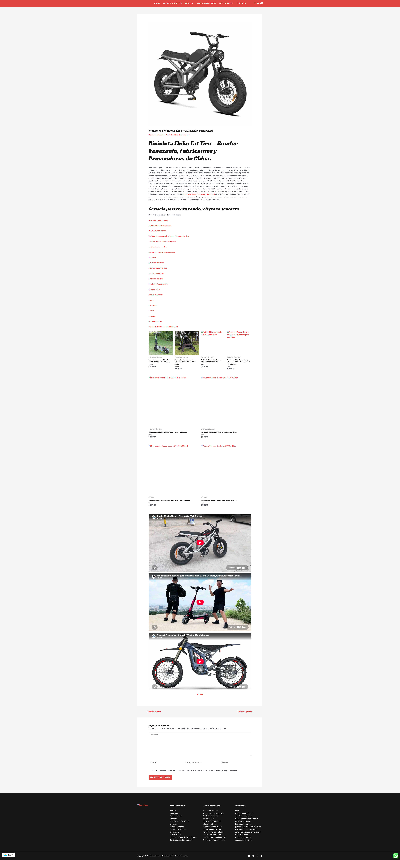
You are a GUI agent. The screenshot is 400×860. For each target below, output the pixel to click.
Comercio (174, 813)
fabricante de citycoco (243, 824)
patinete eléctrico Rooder (179, 821)
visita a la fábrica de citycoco (160, 226)
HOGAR (200, 694)
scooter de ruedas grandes (213, 835)
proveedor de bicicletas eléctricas (248, 827)
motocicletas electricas (158, 268)
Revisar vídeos (208, 819)
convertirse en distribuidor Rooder (162, 252)
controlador (153, 305)
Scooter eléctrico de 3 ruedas (214, 840)
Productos (170, 135)
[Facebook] (249, 856)
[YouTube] (261, 856)
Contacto (241, 4)
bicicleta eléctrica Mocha (158, 284)
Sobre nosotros (226, 4)
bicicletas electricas (156, 263)
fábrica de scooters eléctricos (181, 840)
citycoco (173, 824)
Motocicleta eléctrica (178, 829)
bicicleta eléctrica (177, 827)
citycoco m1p (175, 832)
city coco (152, 257)
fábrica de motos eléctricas (245, 829)
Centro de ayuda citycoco (158, 220)
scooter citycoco (241, 835)
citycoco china (154, 289)
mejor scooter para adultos (213, 832)
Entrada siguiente (246, 712)
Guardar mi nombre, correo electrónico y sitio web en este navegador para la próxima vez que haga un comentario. (195, 770)
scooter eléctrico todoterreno (214, 837)
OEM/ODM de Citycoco (157, 231)
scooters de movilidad (243, 840)
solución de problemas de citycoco (162, 242)
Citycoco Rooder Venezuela (213, 813)
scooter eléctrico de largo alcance (183, 837)
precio (151, 300)
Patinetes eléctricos (172, 4)
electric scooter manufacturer (246, 819)
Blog (237, 811)
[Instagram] (257, 856)
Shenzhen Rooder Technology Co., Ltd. (163, 327)
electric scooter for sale (244, 813)
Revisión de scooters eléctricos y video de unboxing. (169, 236)
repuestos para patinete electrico (248, 832)
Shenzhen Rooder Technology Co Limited (199, 194)
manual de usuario (156, 295)
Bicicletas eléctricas (206, 4)
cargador (152, 316)
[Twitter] (253, 856)
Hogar (157, 4)
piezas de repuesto (156, 279)
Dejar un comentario (156, 135)
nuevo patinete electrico (212, 821)
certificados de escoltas (158, 247)
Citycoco (189, 4)
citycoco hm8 (175, 835)
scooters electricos (156, 274)
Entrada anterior (153, 712)
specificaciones (156, 321)
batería (151, 311)
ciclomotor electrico (243, 837)
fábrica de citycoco (210, 824)
